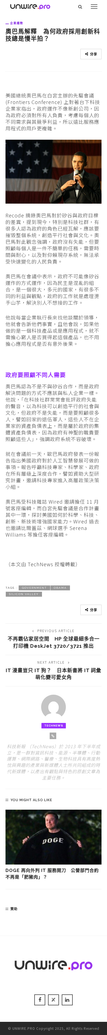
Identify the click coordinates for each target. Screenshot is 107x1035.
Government (34, 587)
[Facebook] (39, 999)
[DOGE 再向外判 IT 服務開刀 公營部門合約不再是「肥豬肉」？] (53, 837)
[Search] (80, 6)
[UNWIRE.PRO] (30, 5)
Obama (60, 587)
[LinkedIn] (67, 999)
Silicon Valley (24, 594)
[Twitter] (53, 999)
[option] (53, 845)
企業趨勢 (16, 23)
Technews (53, 725)
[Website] (53, 736)
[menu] (94, 6)
